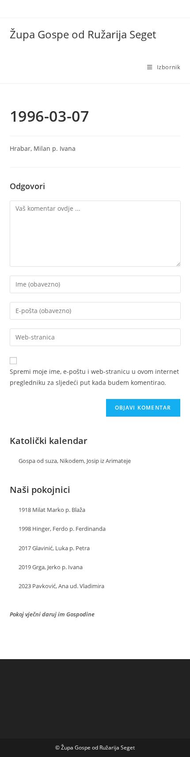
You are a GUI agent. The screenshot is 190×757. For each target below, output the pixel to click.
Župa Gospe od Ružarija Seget (83, 34)
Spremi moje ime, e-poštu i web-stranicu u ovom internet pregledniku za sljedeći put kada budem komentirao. (94, 377)
